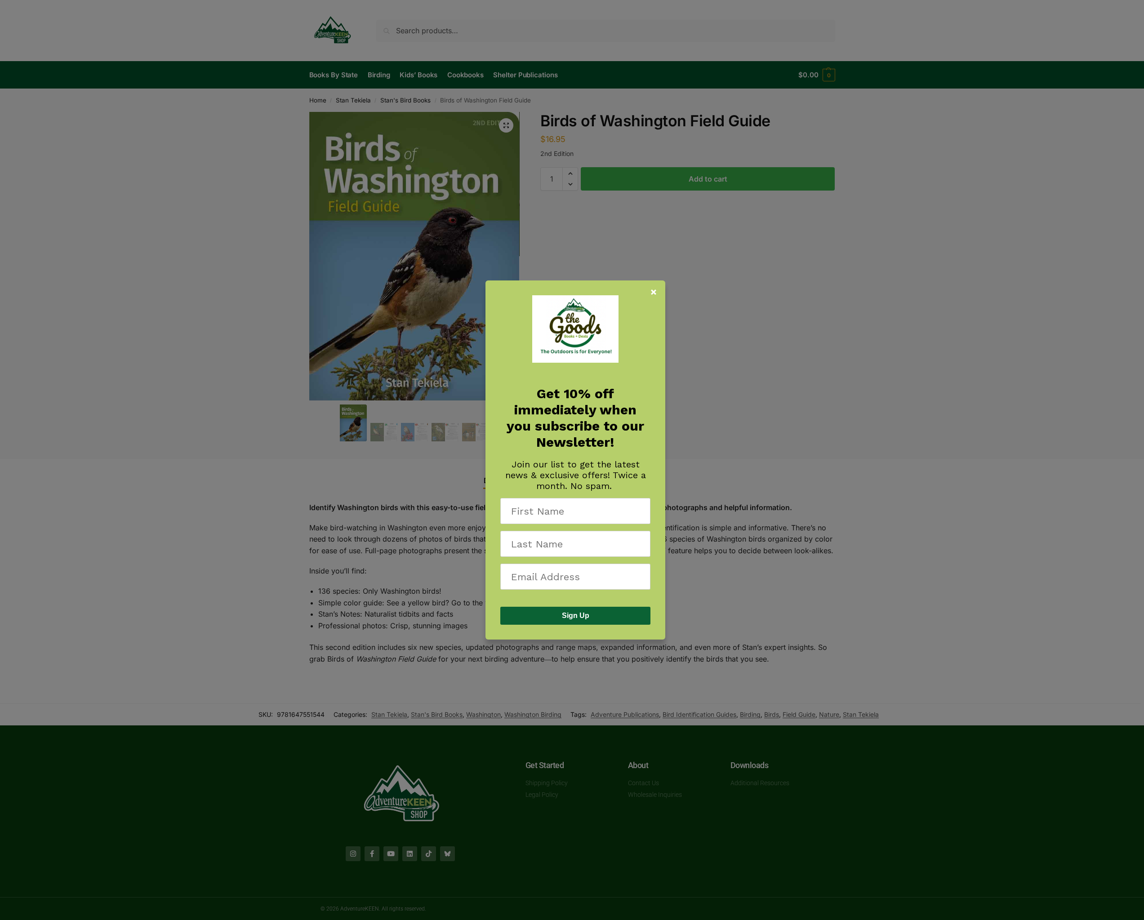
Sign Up (575, 615)
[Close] (653, 292)
